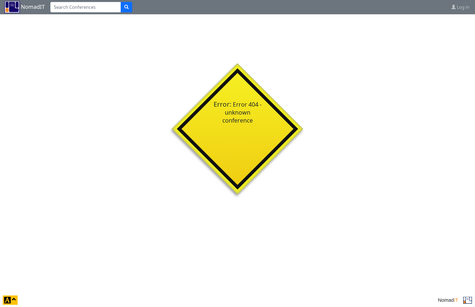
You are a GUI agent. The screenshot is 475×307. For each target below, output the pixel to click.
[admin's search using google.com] (126, 7)
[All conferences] (467, 300)
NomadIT (33, 6)
